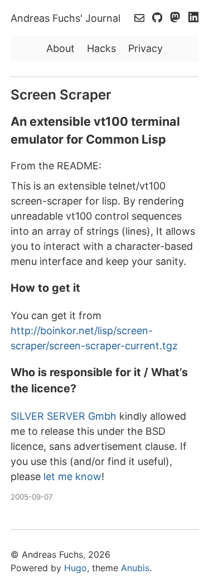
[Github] (158, 18)
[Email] (140, 18)
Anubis (135, 567)
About (60, 48)
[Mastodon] (176, 18)
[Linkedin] (193, 18)
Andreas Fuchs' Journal (65, 18)
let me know (72, 476)
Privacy (145, 48)
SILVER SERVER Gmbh (63, 416)
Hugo (75, 567)
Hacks (101, 48)
